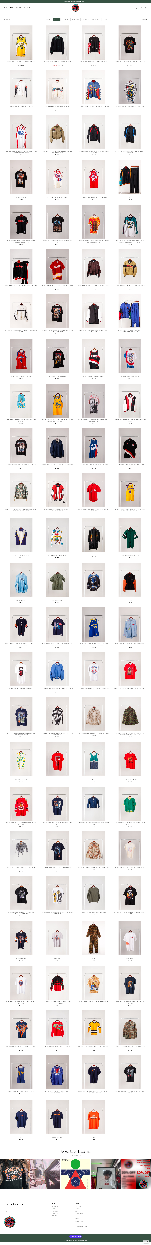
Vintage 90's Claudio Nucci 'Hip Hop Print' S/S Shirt (94, 1001)
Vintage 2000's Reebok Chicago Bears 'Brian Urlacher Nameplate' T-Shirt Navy (93, 1092)
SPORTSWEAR (85, 19)
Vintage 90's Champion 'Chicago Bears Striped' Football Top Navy (21, 957)
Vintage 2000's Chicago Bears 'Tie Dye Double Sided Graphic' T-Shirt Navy (21, 1047)
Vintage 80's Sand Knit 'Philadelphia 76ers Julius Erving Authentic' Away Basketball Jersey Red (93, 196)
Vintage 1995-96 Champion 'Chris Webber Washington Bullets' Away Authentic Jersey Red (21, 375)
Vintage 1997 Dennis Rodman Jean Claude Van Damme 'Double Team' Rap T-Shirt (130, 62)
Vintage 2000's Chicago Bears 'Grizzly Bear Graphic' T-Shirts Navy (130, 1002)
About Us (78, 1206)
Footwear (75, 19)
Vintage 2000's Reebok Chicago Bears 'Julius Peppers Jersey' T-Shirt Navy (57, 1137)
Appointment (79, 1213)
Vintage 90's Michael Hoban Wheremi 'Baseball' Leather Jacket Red (57, 510)
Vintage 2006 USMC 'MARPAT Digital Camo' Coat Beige (94, 733)
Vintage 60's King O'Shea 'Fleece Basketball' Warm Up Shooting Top (130, 823)
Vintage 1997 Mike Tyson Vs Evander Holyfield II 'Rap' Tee (57, 241)
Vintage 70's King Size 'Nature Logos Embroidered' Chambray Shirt (129, 644)
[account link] (141, 8)
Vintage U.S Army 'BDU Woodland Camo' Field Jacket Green (130, 1047)
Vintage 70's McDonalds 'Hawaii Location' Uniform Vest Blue (21, 420)
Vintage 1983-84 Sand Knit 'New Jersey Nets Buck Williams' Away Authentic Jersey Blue (94, 465)
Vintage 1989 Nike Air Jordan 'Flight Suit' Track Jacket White (21, 331)
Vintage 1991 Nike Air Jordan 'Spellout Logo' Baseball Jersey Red (93, 510)
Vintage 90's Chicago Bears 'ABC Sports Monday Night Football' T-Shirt (57, 644)
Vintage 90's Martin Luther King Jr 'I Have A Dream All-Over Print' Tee (93, 420)
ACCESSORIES (65, 19)
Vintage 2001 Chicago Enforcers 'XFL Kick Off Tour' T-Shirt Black (129, 1092)
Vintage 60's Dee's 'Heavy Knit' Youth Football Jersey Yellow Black (93, 1047)
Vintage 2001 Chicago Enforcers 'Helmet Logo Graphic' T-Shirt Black (21, 913)
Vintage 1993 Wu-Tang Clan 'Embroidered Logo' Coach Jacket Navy (57, 465)
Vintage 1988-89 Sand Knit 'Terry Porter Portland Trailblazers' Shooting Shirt (21, 241)
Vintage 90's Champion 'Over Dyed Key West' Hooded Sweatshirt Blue (21, 599)
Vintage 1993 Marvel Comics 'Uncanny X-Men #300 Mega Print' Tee (130, 107)
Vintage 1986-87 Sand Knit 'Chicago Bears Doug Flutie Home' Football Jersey (21, 644)
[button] (146, 8)
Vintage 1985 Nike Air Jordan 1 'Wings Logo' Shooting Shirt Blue (130, 152)
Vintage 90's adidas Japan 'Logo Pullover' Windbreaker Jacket (57, 1092)
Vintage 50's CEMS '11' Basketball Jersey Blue (21, 1091)
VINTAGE (56, 19)
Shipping (77, 1224)
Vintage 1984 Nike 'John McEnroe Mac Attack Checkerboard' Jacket (57, 107)
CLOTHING (48, 19)
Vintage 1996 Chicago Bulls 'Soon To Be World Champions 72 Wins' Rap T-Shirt (57, 375)
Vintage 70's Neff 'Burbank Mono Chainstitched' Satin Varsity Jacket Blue (57, 689)
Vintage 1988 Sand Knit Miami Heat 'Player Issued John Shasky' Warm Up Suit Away (21, 286)
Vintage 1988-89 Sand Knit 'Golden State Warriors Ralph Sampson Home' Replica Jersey (93, 644)
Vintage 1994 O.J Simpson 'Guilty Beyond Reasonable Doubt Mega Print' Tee (94, 241)
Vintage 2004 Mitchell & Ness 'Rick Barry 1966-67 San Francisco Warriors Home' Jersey (57, 420)
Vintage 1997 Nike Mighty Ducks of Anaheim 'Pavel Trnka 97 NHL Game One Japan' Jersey (130, 241)
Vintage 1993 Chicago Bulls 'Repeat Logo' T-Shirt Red (57, 778)
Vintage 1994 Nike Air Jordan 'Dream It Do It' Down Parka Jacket (93, 331)
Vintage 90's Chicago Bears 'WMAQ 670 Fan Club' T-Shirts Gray (21, 1002)
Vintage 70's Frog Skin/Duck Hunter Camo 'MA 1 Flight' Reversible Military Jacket (21, 510)
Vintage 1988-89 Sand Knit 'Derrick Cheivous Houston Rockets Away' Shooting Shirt (57, 286)
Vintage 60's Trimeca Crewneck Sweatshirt (93, 912)
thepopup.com (83, 1240)
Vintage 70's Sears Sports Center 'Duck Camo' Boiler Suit (93, 957)
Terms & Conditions (81, 1226)
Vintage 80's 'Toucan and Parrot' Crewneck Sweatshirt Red (57, 1047)
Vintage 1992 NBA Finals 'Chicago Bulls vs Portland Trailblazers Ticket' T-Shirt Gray (94, 689)
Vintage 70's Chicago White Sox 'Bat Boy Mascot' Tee (130, 867)
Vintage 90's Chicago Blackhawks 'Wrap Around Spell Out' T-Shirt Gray (57, 913)
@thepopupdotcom (75, 1155)
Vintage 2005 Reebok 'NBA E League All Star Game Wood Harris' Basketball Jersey (21, 152)
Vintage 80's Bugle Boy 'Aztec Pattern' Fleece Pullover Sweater (57, 1002)
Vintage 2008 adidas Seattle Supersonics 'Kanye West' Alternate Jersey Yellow (21, 62)
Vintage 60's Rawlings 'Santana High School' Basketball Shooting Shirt (21, 555)
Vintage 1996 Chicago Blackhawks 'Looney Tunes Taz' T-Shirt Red (130, 689)
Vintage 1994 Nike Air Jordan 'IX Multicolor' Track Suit (129, 196)
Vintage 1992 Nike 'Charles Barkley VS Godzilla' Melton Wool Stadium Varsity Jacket (57, 62)
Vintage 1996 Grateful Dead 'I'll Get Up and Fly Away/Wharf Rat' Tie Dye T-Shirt (130, 375)
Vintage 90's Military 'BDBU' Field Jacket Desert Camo (93, 867)
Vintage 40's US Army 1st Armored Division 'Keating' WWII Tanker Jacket (57, 152)
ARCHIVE (105, 19)
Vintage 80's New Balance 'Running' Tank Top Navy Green (93, 778)
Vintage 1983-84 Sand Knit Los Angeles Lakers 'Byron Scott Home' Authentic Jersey (130, 510)
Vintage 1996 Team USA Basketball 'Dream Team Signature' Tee (129, 957)
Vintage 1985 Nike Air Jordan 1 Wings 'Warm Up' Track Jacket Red (93, 152)
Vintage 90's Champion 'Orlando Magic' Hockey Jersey (93, 598)
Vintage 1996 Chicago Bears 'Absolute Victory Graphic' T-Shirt (57, 868)
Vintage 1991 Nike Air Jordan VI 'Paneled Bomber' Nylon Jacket (130, 420)
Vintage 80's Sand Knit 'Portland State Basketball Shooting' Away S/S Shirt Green (130, 555)
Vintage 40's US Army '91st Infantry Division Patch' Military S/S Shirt (57, 599)
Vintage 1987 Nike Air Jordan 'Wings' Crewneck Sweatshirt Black (93, 62)
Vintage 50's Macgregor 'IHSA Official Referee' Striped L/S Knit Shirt (57, 734)
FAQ (76, 1211)
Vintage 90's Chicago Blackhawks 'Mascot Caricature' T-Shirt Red (129, 778)
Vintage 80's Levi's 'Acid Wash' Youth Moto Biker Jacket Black (21, 868)
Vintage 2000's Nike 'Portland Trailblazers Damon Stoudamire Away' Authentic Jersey (93, 375)
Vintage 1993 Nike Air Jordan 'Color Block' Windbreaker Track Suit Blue (130, 331)
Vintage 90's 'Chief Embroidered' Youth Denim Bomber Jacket (93, 823)
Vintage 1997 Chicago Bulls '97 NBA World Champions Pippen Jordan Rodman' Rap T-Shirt (21, 465)
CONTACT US (78, 1209)
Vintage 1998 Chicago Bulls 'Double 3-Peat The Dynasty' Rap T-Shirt (21, 196)
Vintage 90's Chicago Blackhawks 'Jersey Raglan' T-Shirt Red (21, 823)
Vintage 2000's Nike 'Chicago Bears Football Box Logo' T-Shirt (21, 1137)
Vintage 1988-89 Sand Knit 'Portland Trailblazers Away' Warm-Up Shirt (130, 465)
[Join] (30, 1211)
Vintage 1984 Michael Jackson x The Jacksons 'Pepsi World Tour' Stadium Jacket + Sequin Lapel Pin (93, 286)
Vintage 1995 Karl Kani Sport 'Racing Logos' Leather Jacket (94, 107)
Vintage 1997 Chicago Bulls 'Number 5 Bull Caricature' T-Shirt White (21, 689)
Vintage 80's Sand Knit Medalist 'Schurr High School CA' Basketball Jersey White (21, 778)
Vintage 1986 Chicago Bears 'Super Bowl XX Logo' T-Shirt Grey (57, 957)
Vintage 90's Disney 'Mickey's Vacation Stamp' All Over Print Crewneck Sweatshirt (57, 555)
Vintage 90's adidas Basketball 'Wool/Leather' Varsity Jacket (130, 599)
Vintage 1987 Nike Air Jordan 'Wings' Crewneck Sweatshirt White (21, 107)
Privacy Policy (79, 1221)
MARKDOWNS (96, 19)
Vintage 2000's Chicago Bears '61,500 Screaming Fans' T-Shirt (93, 1137)
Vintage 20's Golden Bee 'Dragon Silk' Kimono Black (94, 554)
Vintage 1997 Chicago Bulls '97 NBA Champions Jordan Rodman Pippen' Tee (57, 331)
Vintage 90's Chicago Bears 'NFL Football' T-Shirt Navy (57, 823)
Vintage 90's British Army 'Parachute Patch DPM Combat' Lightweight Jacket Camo (130, 734)
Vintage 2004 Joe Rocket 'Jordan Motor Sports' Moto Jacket (130, 286)
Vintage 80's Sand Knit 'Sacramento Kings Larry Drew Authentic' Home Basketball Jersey (57, 196)
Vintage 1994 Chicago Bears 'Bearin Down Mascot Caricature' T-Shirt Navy (21, 734)
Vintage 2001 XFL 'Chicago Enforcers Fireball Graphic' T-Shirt (130, 913)
